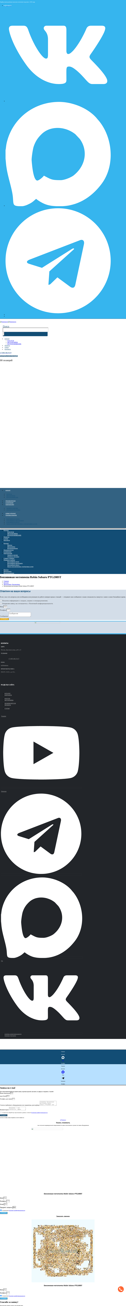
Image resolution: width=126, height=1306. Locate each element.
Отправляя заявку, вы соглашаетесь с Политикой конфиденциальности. (27, 603)
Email (2, 1204)
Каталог (7, 339)
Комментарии (4, 1110)
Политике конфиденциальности (39, 1112)
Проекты (7, 345)
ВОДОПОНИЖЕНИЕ (14, 344)
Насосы (9, 494)
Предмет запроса (6, 1207)
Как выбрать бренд (13, 522)
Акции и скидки (12, 508)
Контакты (8, 349)
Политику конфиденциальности (17, 1210)
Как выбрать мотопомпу (15, 520)
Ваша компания (5, 1093)
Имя (1, 607)
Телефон (3, 610)
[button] (6, 326)
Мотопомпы (10, 495)
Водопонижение (12, 497)
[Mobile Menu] (1, 320)
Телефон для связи (6, 1099)
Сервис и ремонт (11, 513)
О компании (9, 503)
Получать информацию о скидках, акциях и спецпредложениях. (25, 601)
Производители (10, 501)
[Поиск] (3, 334)
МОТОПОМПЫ (12, 342)
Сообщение (4, 616)
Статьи (7, 347)
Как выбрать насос (13, 519)
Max (63, 1060)
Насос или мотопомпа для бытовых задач (21, 524)
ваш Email (3, 1096)
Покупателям (10, 504)
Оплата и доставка (13, 510)
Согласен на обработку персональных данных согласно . (25, 1112)
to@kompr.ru (4, 665)
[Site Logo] (8, 322)
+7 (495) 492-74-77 (13, 658)
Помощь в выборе (11, 515)
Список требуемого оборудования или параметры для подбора (20, 1105)
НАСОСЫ (10, 340)
